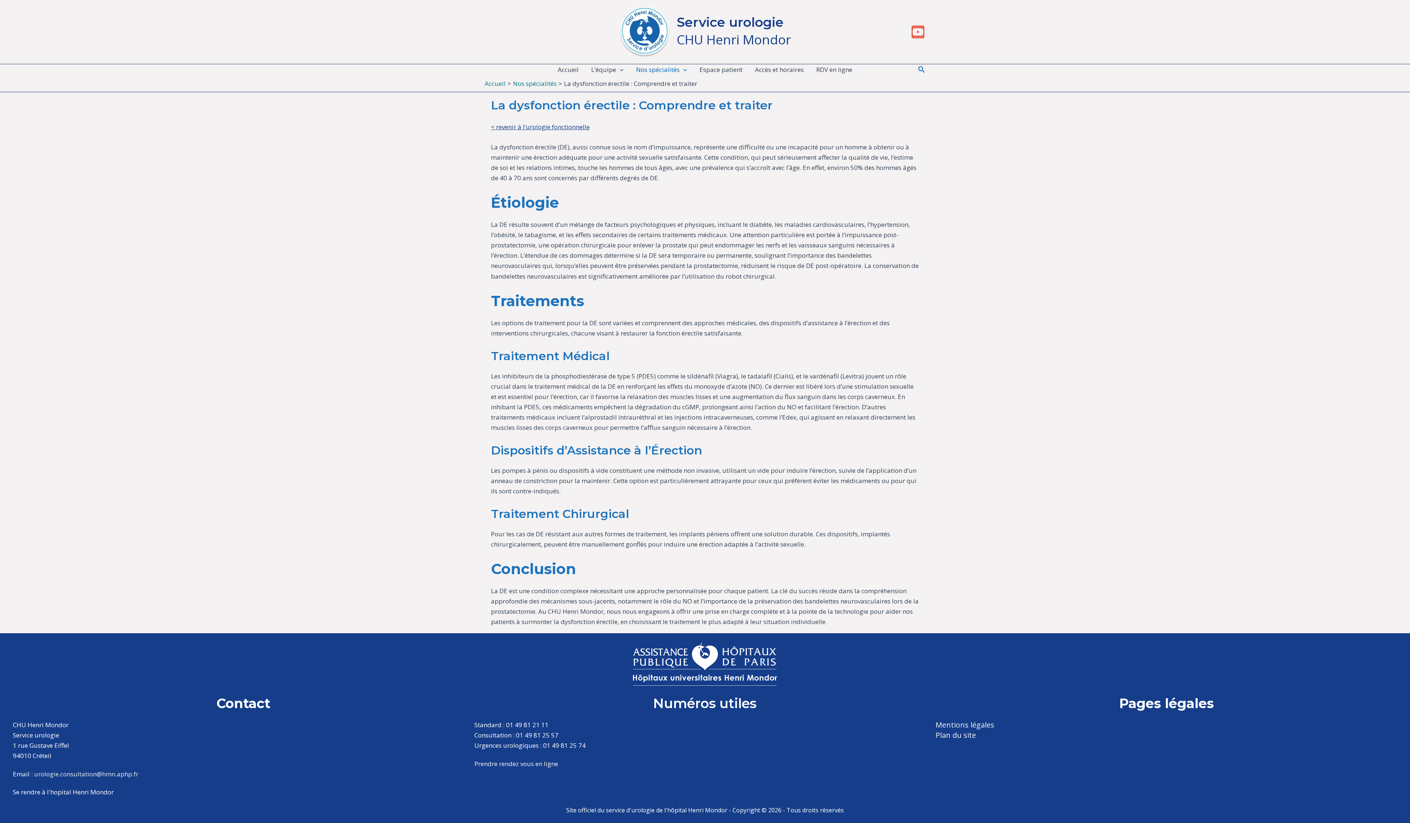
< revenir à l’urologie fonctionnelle (540, 127)
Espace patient (720, 69)
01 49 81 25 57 (537, 735)
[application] (619, 69)
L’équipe (603, 69)
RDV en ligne (834, 69)
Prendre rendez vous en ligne (516, 763)
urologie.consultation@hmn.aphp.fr (86, 774)
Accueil (568, 69)
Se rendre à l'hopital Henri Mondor (63, 792)
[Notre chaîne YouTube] (918, 32)
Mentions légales (965, 725)
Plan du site (956, 735)
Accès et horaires (779, 69)
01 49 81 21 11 (527, 725)
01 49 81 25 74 (564, 745)
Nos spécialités (658, 69)
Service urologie (730, 22)
